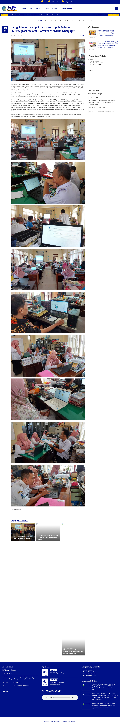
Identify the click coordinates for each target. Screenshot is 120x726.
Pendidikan (41, 20)
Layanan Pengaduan (66, 8)
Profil (31, 8)
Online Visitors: (94, 59)
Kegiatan (38, 8)
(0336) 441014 (54, 2)
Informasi (55, 8)
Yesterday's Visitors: (95, 63)
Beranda (24, 8)
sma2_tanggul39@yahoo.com (71, 2)
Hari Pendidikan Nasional (57, 682)
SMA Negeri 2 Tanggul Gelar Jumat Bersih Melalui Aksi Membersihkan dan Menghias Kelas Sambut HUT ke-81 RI (103, 705)
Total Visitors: (94, 64)
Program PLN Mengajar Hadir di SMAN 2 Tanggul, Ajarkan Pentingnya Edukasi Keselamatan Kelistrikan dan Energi (103, 685)
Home (35, 20)
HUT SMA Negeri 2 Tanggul (57, 673)
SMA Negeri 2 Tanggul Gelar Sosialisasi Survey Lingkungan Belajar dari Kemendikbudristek (73, 651)
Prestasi (47, 8)
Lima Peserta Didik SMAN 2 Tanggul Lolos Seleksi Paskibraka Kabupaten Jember (48, 537)
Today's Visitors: (94, 61)
